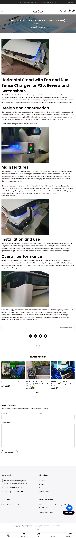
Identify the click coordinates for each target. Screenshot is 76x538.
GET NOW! (71, 2)
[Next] (72, 377)
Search (39, 529)
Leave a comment (66, 328)
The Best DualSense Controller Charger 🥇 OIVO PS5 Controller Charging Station (37, 384)
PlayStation (43, 481)
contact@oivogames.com (14, 487)
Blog (34, 27)
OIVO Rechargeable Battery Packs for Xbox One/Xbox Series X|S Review (63, 384)
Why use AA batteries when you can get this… (12, 383)
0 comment (40, 27)
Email (41, 414)
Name (4, 414)
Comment (5, 423)
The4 (60, 526)
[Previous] (4, 377)
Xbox (40, 488)
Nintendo (42, 484)
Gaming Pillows (44, 491)
